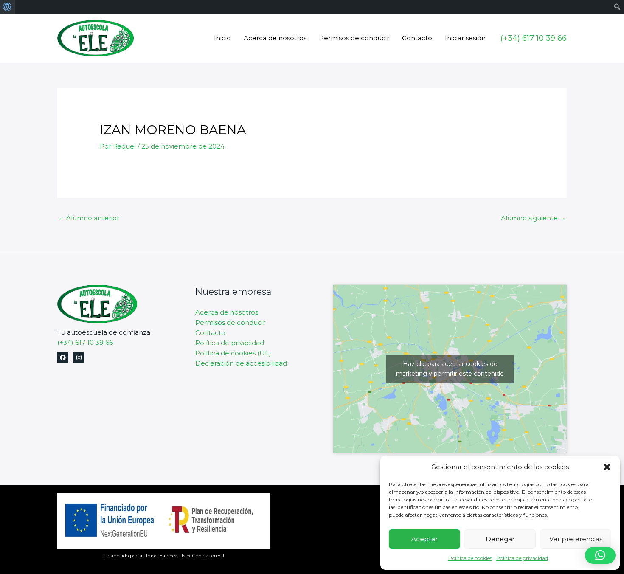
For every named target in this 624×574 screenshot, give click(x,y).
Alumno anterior (88, 218)
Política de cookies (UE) (233, 353)
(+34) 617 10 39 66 (85, 342)
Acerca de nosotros (275, 38)
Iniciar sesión (465, 38)
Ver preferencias (575, 539)
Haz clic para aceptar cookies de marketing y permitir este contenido (450, 368)
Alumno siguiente (533, 218)
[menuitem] (7, 7)
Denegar (500, 539)
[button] (607, 467)
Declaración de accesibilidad (241, 363)
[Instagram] (78, 357)
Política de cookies (470, 558)
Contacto (417, 38)
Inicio (222, 38)
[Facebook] (62, 357)
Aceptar (424, 539)
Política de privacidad (522, 558)
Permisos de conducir (354, 38)
